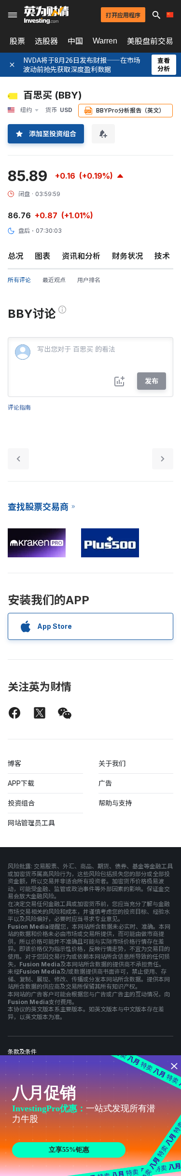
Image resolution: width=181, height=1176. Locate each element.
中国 (75, 41)
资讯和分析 (81, 256)
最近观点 (54, 279)
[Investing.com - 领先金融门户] (46, 15)
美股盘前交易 (150, 41)
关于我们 (111, 763)
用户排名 (88, 279)
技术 (162, 256)
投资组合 (21, 803)
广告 (105, 783)
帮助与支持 (115, 803)
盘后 (24, 230)
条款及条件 (22, 1051)
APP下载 (21, 783)
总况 (15, 256)
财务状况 (127, 256)
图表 (42, 256)
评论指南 (19, 407)
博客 (14, 763)
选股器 (46, 41)
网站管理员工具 (31, 823)
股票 (17, 41)
